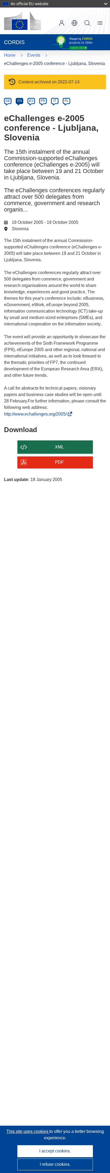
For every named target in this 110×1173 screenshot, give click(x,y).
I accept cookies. (55, 1151)
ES (31, 101)
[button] (74, 23)
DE (8, 101)
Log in (62, 23)
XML (59, 447)
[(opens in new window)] (22, 21)
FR (43, 101)
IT (54, 101)
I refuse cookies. (55, 1164)
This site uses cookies (27, 1131)
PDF (59, 462)
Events (33, 55)
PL (67, 101)
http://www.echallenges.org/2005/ (37, 414)
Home (9, 55)
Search (87, 23)
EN (19, 101)
